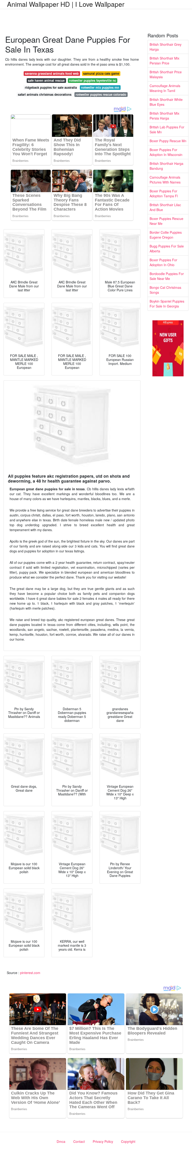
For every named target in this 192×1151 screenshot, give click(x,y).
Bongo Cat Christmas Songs (165, 290)
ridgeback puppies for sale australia (51, 87)
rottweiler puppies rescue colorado (101, 94)
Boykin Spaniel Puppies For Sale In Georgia (167, 303)
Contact (79, 1141)
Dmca (61, 1141)
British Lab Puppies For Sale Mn (167, 129)
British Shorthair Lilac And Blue (165, 207)
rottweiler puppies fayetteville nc (92, 80)
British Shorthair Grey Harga (165, 47)
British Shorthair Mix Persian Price (164, 60)
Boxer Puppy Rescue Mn (168, 140)
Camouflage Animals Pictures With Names (165, 179)
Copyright (128, 1141)
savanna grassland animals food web (52, 73)
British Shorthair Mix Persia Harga (164, 115)
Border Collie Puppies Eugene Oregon (166, 235)
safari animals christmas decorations (44, 94)
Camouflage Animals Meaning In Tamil (165, 88)
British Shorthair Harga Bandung (166, 166)
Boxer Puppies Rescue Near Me (166, 221)
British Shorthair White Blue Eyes (166, 102)
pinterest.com (30, 972)
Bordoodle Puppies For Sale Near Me (167, 276)
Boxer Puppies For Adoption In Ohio (163, 262)
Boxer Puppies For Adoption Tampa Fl (164, 193)
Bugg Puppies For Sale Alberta (167, 248)
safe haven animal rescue (46, 80)
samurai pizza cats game (101, 73)
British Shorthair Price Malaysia (166, 74)
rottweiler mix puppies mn (100, 87)
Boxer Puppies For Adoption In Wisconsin (166, 152)
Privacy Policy (103, 1141)
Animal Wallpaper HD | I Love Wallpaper (65, 4)
